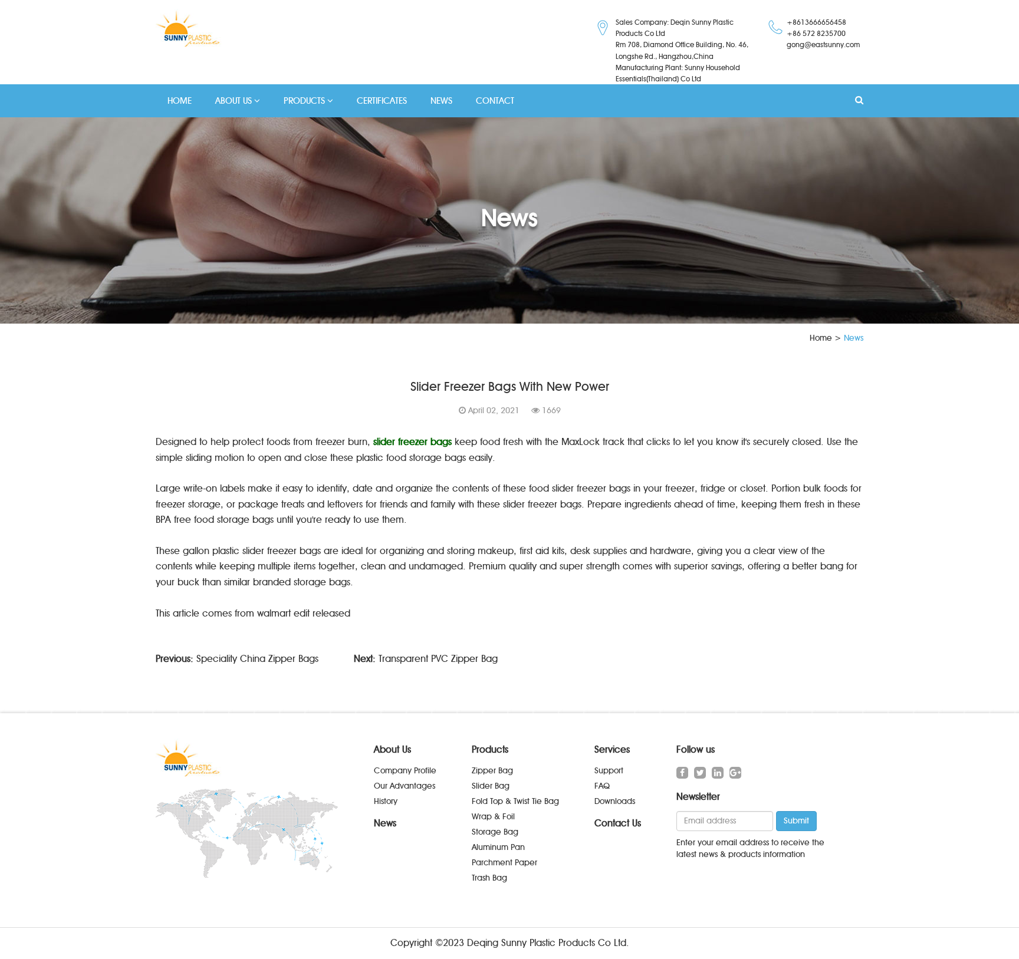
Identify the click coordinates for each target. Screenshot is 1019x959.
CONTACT (495, 100)
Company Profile (405, 771)
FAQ (602, 786)
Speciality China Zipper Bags (257, 658)
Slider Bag (491, 786)
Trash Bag (489, 878)
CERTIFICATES (382, 100)
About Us (392, 749)
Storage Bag (495, 832)
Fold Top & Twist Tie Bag (515, 801)
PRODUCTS (305, 100)
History (385, 801)
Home (821, 338)
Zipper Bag (492, 771)
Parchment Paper (504, 863)
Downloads (614, 801)
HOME (179, 100)
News (385, 823)
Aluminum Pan (498, 847)
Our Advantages (404, 786)
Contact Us (617, 823)
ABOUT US (234, 100)
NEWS (441, 100)
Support (608, 771)
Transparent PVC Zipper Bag (438, 658)
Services (612, 749)
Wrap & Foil (493, 817)
